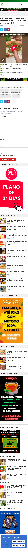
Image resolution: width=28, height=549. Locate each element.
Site (1, 146)
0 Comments (21, 25)
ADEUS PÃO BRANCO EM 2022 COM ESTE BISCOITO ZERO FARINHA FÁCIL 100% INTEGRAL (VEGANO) (17, 476)
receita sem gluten (15, 92)
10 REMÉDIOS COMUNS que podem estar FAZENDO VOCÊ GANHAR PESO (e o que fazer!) (17, 243)
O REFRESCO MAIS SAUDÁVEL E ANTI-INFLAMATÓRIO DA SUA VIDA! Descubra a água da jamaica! (17, 250)
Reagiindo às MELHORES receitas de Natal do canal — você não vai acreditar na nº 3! (17, 258)
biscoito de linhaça (18, 87)
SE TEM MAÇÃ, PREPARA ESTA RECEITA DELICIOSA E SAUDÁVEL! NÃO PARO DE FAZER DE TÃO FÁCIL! (17, 220)
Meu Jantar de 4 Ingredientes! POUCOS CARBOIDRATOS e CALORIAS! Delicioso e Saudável (17, 351)
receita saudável (5, 92)
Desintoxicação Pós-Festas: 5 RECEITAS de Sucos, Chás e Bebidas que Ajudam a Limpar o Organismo (17, 235)
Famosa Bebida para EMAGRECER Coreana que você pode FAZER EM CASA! (17, 460)
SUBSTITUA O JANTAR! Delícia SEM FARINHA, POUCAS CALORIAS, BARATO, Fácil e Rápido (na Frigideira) (17, 265)
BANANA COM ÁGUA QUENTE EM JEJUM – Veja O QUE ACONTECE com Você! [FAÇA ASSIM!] (17, 468)
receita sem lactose (5, 94)
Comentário (3, 116)
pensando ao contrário (16, 89)
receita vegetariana (5, 97)
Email (2, 139)
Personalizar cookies (18, 545)
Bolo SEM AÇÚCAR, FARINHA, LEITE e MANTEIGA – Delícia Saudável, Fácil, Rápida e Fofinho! (16, 228)
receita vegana (16, 94)
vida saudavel (16, 97)
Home (3, 14)
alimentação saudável (6, 87)
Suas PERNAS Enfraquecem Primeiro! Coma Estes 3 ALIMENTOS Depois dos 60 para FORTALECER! (17, 359)
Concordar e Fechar (18, 541)
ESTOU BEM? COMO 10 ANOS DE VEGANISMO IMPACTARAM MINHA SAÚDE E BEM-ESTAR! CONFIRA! (15, 502)
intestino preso (4, 89)
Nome (2, 133)
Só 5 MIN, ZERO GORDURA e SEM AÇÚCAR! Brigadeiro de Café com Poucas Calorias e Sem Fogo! (15, 366)
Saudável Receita (4, 25)
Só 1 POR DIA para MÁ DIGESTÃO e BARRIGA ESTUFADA (15, 493)
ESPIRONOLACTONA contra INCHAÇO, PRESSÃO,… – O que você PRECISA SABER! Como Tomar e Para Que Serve (16, 487)
